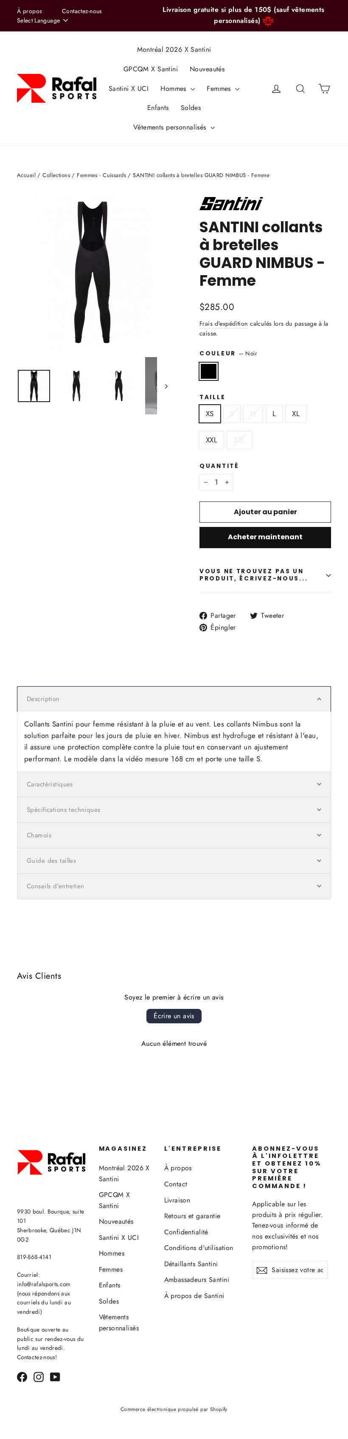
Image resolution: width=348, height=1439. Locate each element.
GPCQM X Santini (150, 69)
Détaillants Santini (191, 1264)
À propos (29, 11)
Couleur (228, 353)
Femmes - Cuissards (101, 175)
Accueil (26, 175)
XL (296, 413)
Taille (212, 397)
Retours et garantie (192, 1216)
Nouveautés (207, 69)
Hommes (174, 88)
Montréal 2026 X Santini (174, 49)
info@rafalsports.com (44, 1284)
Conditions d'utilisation (198, 1248)
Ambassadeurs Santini (197, 1279)
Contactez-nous (82, 11)
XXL (211, 440)
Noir (208, 371)
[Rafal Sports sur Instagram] (39, 1376)
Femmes (220, 88)
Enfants (158, 108)
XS (210, 413)
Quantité (219, 466)
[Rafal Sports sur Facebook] (22, 1376)
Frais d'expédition (223, 323)
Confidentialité (186, 1232)
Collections (56, 175)
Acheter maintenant (265, 537)
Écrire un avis (174, 1016)
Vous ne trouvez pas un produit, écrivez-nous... (253, 574)
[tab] (174, 699)
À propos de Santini (194, 1296)
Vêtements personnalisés (170, 127)
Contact (176, 1184)
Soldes (191, 108)
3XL (239, 440)
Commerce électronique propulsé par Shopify (174, 1409)
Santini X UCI (129, 88)
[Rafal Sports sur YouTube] (55, 1376)
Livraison (177, 1200)
